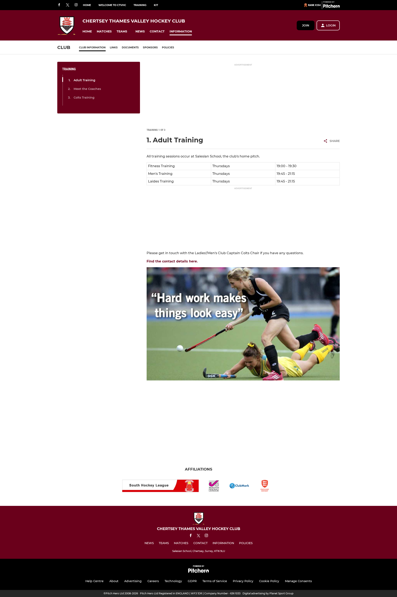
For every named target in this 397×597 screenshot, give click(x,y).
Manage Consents (298, 581)
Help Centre (94, 581)
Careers (153, 581)
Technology (173, 581)
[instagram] (76, 5)
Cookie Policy (269, 581)
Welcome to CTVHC (112, 5)
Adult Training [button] (84, 80)
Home (87, 5)
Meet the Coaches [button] (87, 89)
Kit (156, 5)
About (113, 581)
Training (140, 5)
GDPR (192, 581)
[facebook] (59, 5)
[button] (87, 31)
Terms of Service (214, 581)
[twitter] (67, 5)
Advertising (133, 581)
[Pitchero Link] (331, 6)
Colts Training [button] (84, 97)
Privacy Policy (243, 581)
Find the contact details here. (172, 261)
